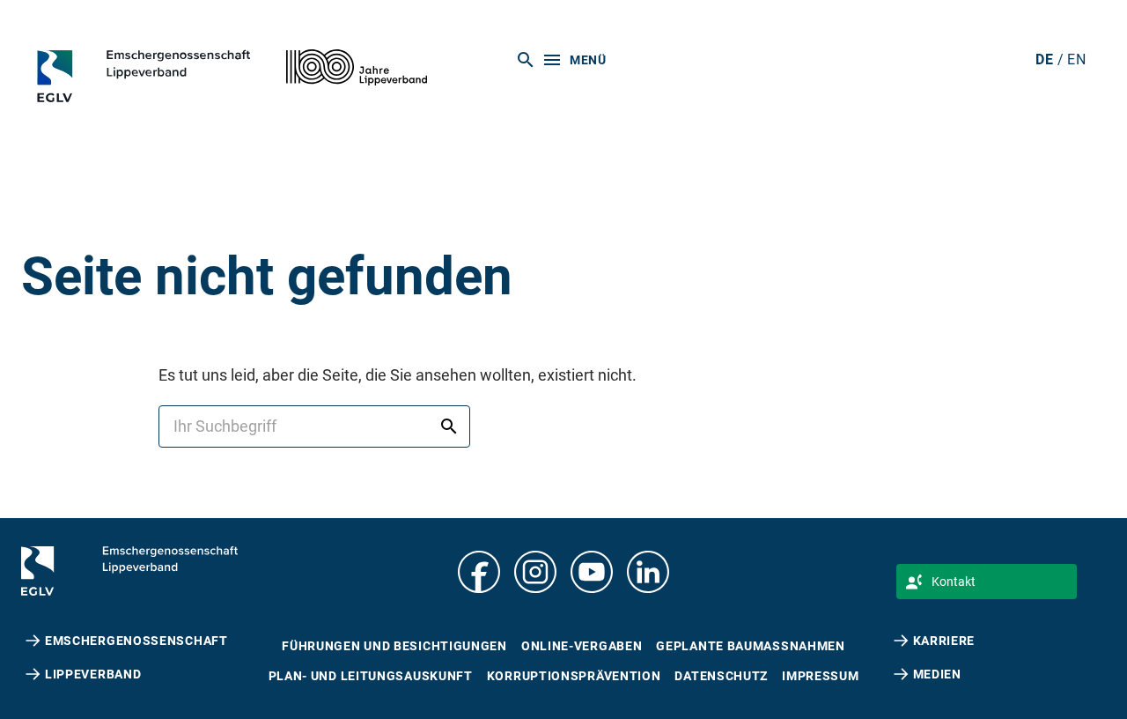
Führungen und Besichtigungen (394, 646)
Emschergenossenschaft (136, 641)
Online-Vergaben (582, 646)
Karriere (944, 641)
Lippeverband (93, 674)
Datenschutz (721, 676)
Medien (937, 674)
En (1076, 59)
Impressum (820, 676)
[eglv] (170, 75)
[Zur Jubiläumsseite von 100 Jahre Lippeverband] (356, 67)
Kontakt (954, 581)
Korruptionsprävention (574, 676)
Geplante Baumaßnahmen (750, 646)
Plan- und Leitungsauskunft (371, 676)
